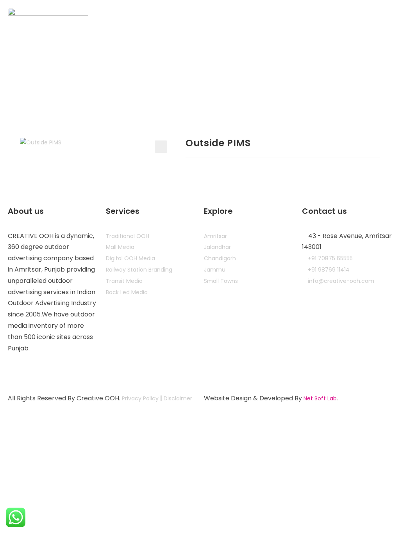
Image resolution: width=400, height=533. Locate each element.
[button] (161, 146)
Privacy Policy (140, 398)
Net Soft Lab (320, 398)
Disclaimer (178, 398)
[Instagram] (17, 371)
